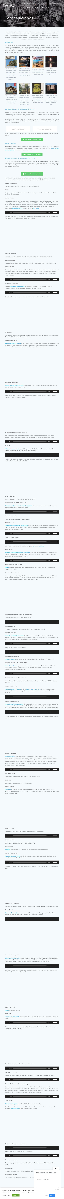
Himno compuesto (10, 659)
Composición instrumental (12, 958)
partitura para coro (17, 208)
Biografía (30, 3)
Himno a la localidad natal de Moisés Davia (16, 525)
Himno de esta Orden (10, 665)
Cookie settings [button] (6, 1195)
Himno (7, 567)
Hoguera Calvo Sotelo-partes (33, 689)
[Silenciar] (52, 212)
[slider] (55, 212)
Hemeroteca (25, 7)
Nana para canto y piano (11, 1103)
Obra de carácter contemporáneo (14, 385)
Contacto (45, 7)
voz (33, 546)
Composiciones (41, 3)
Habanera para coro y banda (12, 856)
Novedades (35, 7)
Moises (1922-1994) (9, 5)
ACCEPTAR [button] (15, 1195)
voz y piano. (41, 546)
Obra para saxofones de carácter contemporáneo (18, 505)
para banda (36, 208)
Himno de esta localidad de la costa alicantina (17, 552)
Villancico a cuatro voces (12, 449)
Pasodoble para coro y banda (13, 343)
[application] (32, 212)
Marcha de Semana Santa (12, 913)
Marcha (7, 1010)
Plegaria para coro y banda (12, 1016)
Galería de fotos (54, 3)
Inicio (23, 3)
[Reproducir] (7, 212)
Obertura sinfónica (10, 756)
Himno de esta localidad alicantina (14, 635)
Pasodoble (8, 789)
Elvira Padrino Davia (15, 1108)
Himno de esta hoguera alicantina (14, 704)
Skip (46, 1195)
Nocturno (7, 849)
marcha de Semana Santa (17, 286)
